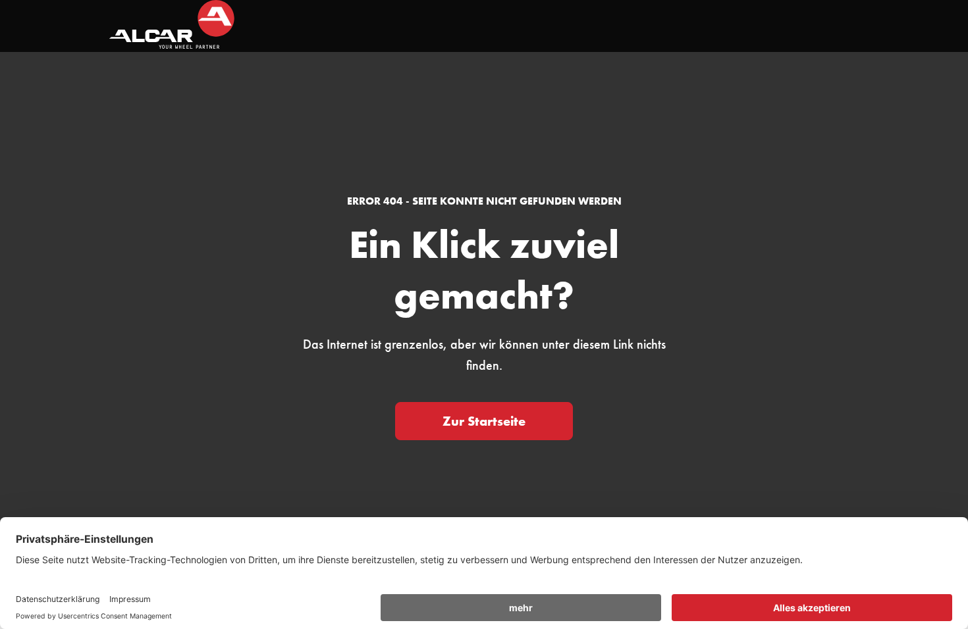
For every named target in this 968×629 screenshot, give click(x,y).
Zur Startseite (484, 421)
